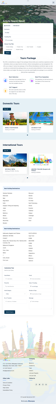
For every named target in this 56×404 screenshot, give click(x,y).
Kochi (4, 210)
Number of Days (33, 290)
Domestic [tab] (8, 25)
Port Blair (31, 200)
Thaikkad (31, 210)
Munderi (5, 223)
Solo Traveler (30, 47)
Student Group (19, 49)
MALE (4, 253)
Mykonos (31, 258)
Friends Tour (20, 47)
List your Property (33, 373)
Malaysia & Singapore (8, 245)
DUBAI (30, 238)
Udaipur (30, 213)
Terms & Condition (7, 382)
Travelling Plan (7, 36)
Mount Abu (5, 220)
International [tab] (16, 25)
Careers (31, 370)
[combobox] (28, 33)
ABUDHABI (31, 241)
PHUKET (5, 238)
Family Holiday (9, 47)
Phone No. (6, 283)
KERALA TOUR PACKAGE (11, 127)
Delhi (4, 203)
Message (31, 298)
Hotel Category (7, 290)
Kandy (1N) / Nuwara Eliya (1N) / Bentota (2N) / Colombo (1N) (15, 242)
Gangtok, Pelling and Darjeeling (11, 205)
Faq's (30, 368)
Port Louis (5, 260)
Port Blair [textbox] (7, 32)
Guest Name (7, 275)
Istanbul (31, 248)
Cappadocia (32, 253)
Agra (4, 198)
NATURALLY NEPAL (10, 169)
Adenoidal (5, 195)
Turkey (30, 245)
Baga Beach (6, 200)
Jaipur (4, 208)
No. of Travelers (8, 298)
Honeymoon (9, 49)
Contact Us (32, 365)
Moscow (5, 218)
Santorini (31, 260)
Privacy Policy (6, 385)
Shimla (30, 205)
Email (30, 275)
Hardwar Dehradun (7, 193)
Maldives (5, 213)
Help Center (6, 387)
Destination (7, 29)
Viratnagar (31, 215)
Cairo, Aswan (6, 257)
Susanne (31, 208)
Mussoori (31, 193)
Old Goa (31, 198)
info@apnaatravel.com (8, 370)
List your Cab (32, 375)
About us (31, 363)
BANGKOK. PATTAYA (8, 236)
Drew (30, 220)
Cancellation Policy (8, 390)
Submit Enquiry (10, 312)
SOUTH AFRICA (33, 233)
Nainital (30, 195)
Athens (30, 255)
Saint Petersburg (33, 203)
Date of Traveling (33, 283)
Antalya (30, 250)
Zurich (30, 218)
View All (6, 109)
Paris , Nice (6, 250)
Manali (4, 215)
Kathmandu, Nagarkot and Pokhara (11, 233)
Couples (39, 47)
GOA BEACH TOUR (36, 127)
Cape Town (31, 236)
